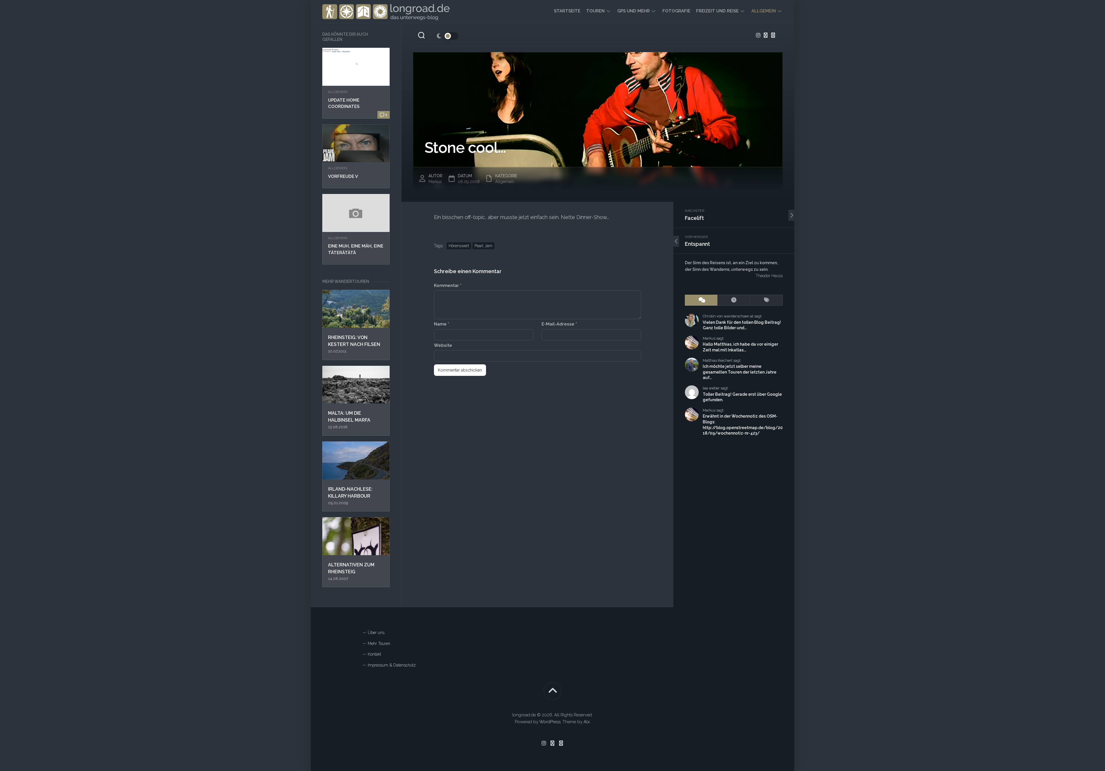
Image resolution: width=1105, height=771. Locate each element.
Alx (587, 721)
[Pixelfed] (773, 35)
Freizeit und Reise (717, 11)
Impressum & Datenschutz (392, 665)
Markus (435, 181)
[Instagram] (758, 35)
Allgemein (763, 11)
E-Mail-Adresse (559, 324)
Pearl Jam (483, 245)
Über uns (376, 632)
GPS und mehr (633, 11)
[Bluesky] (765, 35)
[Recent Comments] (701, 300)
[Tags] (766, 300)
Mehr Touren (379, 643)
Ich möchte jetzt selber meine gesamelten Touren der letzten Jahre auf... (739, 372)
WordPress (550, 721)
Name (441, 324)
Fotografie (676, 11)
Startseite (567, 11)
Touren (595, 11)
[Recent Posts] (733, 300)
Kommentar (448, 285)
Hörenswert (459, 245)
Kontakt (374, 654)
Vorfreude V (343, 176)
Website (443, 345)
